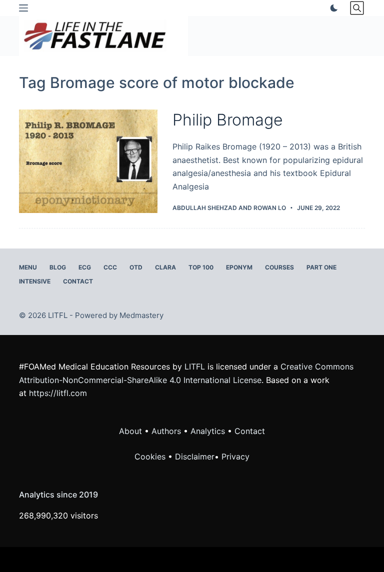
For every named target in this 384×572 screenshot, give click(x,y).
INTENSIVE (34, 281)
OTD (136, 267)
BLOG (58, 267)
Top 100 (201, 267)
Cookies (151, 457)
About (130, 431)
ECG (84, 267)
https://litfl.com (58, 393)
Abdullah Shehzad (204, 208)
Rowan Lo (270, 208)
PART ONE (321, 267)
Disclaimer (194, 457)
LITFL (194, 367)
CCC (110, 267)
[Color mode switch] (332, 8)
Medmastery (142, 315)
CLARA (165, 267)
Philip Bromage (227, 120)
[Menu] (23, 8)
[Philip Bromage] (88, 161)
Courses (279, 267)
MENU (28, 267)
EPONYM (239, 267)
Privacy (236, 457)
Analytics (207, 431)
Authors (166, 431)
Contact (78, 281)
